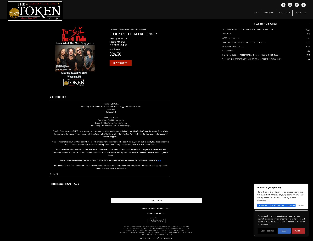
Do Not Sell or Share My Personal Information (276, 205)
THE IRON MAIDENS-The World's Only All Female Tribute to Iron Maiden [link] (250, 55)
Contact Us (301, 13)
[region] (281, 223)
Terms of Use (157, 238)
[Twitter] (297, 5)
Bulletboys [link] (227, 34)
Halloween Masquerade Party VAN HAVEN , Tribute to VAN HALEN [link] (247, 30)
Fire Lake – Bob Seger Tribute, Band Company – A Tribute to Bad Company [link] (251, 59)
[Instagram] (290, 5)
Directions (284, 13)
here (159, 160)
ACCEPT (298, 231)
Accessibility (168, 238)
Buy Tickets (120, 63)
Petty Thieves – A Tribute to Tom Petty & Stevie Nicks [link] (244, 42)
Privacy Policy (145, 238)
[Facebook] (283, 5)
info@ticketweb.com (174, 232)
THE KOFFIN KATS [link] (228, 51)
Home (256, 13)
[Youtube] (303, 5)
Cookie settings (267, 231)
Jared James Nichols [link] (231, 38)
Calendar (269, 13)
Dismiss (301, 205)
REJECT (284, 231)
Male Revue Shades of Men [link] (232, 46)
